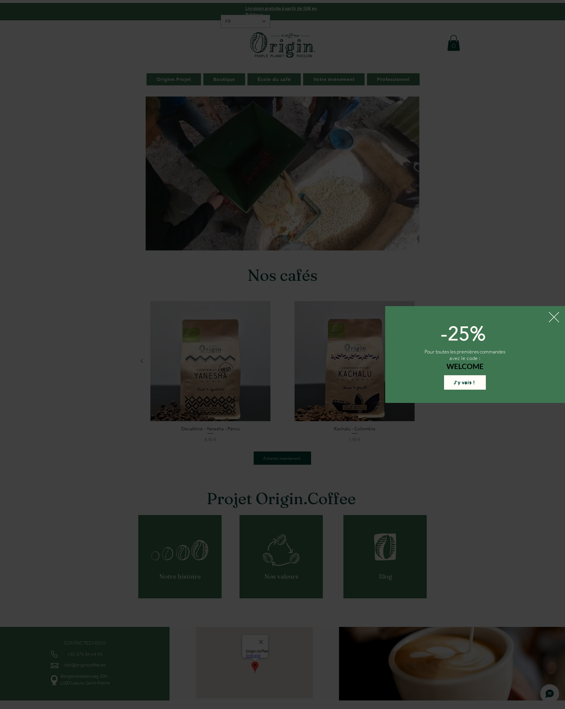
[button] (554, 317)
